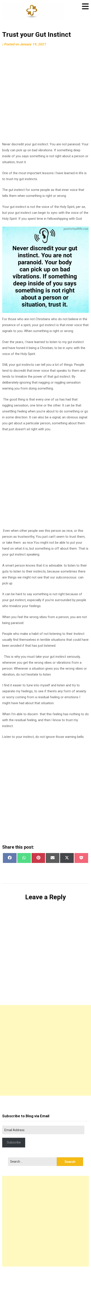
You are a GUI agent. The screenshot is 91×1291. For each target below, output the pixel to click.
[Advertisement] (45, 96)
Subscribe (14, 1142)
